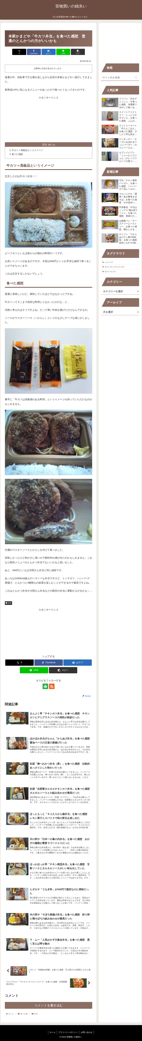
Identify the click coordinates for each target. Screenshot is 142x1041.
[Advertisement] (48, 119)
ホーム (52, 1032)
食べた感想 (17, 154)
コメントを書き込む (48, 1005)
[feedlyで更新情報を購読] (45, 686)
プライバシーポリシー (68, 1032)
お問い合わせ (86, 1032)
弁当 (9, 603)
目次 (44, 144)
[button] (78, 52)
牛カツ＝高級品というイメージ (27, 150)
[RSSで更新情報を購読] (51, 686)
